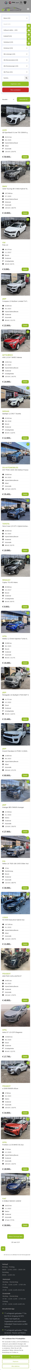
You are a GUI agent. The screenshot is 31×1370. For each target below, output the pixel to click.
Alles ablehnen (15, 1366)
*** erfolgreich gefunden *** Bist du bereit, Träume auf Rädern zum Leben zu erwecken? (15, 1332)
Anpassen (15, 1361)
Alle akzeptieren (15, 1356)
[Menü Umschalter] (28, 9)
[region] (15, 1353)
